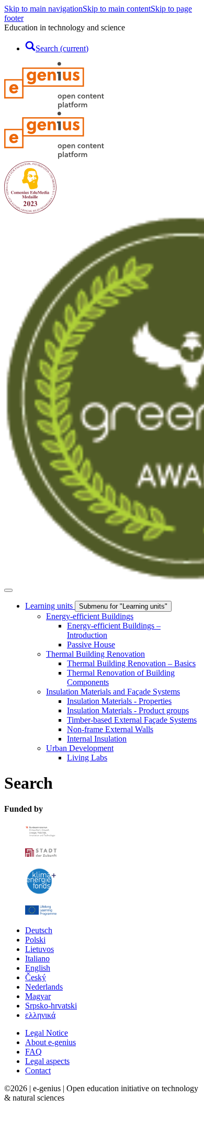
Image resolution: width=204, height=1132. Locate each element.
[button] (11, 1122)
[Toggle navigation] (8, 590)
